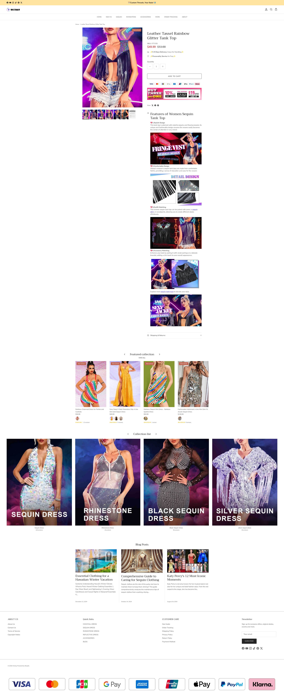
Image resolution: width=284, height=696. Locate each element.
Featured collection (142, 354)
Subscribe (249, 641)
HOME (99, 17)
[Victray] (13, 9)
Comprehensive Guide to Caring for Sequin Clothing (140, 578)
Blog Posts (142, 544)
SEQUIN (119, 17)
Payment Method (168, 642)
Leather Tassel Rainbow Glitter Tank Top (93, 24)
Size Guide (166, 624)
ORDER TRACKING (171, 17)
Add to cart (174, 76)
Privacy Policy (167, 635)
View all (142, 358)
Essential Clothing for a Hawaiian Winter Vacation (94, 577)
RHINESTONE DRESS (91, 631)
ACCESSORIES (145, 17)
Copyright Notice (14, 635)
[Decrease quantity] (150, 66)
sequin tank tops (167, 292)
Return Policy (167, 638)
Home (77, 24)
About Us (11, 624)
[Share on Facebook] (155, 105)
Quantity (150, 62)
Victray (15, 666)
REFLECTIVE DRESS (90, 635)
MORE (157, 17)
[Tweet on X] (152, 105)
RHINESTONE (131, 17)
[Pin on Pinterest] (158, 105)
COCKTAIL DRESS (90, 624)
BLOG (85, 642)
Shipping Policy (168, 631)
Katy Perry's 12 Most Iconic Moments (186, 577)
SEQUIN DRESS (89, 628)
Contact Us (12, 628)
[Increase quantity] (162, 66)
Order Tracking (167, 628)
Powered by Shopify (23, 666)
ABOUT (184, 17)
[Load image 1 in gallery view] (112, 67)
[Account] (266, 9)
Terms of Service (14, 631)
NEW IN (109, 17)
